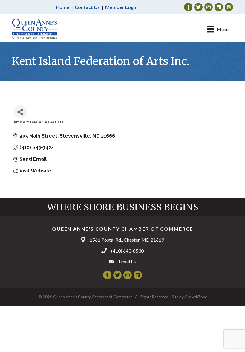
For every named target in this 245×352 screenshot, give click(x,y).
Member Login (121, 7)
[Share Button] (20, 111)
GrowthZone (196, 296)
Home (62, 7)
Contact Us (87, 7)
